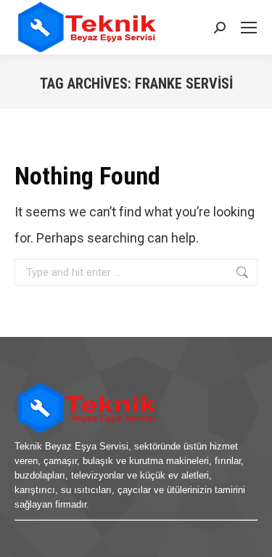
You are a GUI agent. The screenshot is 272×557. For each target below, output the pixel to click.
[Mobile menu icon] (248, 27)
